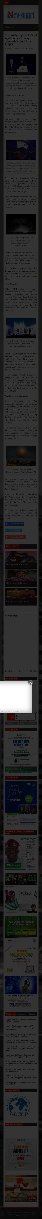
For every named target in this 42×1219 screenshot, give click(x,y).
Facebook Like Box (14, 711)
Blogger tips (5, 711)
